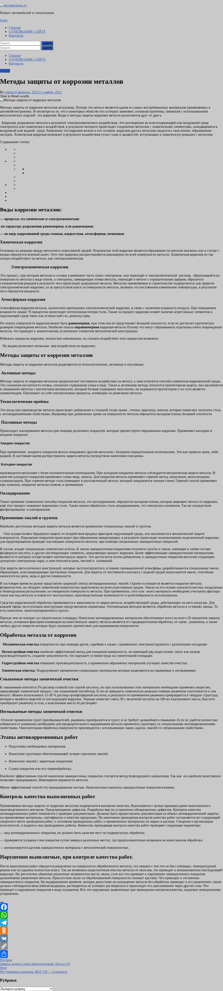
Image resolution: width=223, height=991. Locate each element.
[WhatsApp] (111, 915)
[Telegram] (111, 923)
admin (9, 92)
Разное (5, 71)
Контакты (16, 35)
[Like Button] (1, 902)
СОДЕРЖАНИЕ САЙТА (27, 31)
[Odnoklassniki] (111, 931)
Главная (14, 27)
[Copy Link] (111, 946)
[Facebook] (111, 907)
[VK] (111, 938)
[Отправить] (111, 954)
